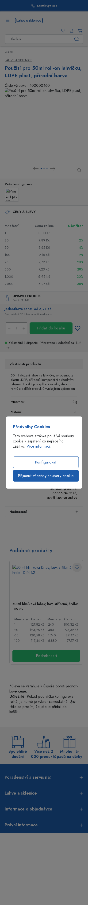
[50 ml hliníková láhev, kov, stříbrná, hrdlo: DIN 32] (46, 581)
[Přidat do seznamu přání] (77, 328)
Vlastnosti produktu (25, 364)
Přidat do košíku (51, 328)
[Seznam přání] (62, 30)
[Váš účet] (70, 30)
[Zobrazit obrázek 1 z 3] (41, 168)
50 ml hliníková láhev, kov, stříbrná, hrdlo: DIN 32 (45, 606)
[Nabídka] (7, 20)
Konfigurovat (46, 462)
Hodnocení (18, 512)
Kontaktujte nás (47, 6)
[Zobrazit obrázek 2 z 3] (44, 168)
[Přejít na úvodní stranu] (29, 20)
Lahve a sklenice (18, 60)
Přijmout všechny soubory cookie (46, 475)
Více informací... (40, 446)
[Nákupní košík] (79, 30)
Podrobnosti (46, 655)
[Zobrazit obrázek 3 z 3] (47, 168)
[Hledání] (76, 39)
